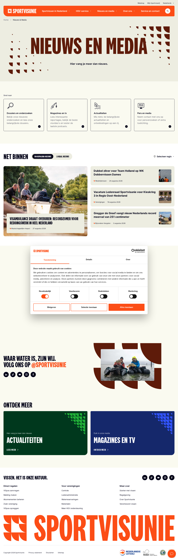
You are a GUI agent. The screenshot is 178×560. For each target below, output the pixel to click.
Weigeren (51, 307)
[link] (31, 490)
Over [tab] (128, 259)
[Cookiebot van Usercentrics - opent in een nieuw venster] (133, 251)
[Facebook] (33, 374)
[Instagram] (26, 374)
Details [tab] (89, 259)
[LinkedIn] (6, 374)
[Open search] (167, 11)
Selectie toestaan (89, 307)
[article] (45, 433)
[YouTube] (19, 374)
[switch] (74, 296)
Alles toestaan (126, 307)
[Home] (22, 11)
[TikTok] (13, 374)
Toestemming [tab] (50, 260)
